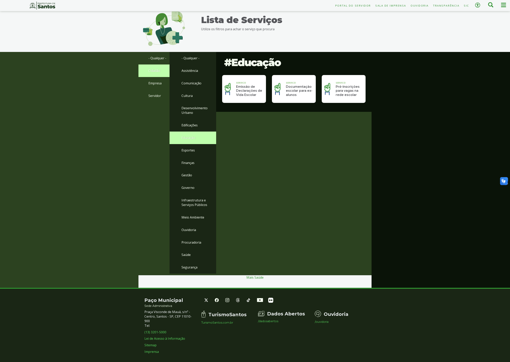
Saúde (186, 255)
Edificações (189, 125)
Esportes (188, 150)
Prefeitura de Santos (42, 6)
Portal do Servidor (353, 5)
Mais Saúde (255, 277)
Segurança (189, 267)
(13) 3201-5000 (155, 332)
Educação (188, 138)
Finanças (187, 163)
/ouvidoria (322, 321)
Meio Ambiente (192, 217)
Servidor (154, 96)
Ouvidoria (420, 5)
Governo (187, 187)
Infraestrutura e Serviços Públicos (194, 202)
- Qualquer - (157, 58)
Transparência (446, 5)
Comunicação (191, 83)
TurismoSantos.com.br (217, 322)
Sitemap (150, 345)
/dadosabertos (268, 321)
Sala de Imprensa (390, 5)
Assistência (189, 70)
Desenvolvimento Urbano (194, 110)
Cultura (187, 96)
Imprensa (151, 351)
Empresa (155, 83)
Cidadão (154, 70)
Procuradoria (191, 242)
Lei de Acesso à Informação (164, 338)
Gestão (186, 175)
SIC (466, 5)
